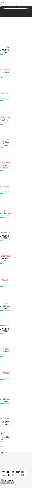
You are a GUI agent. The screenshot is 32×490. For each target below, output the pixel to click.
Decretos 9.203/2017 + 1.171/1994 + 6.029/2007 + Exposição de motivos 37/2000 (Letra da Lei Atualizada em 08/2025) (5, 117)
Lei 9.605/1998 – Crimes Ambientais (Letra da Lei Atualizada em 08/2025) (5, 418)
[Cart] (1, 14)
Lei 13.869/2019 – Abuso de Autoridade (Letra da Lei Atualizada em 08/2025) (5, 349)
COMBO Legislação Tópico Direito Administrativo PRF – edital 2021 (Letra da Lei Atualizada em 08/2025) (5, 256)
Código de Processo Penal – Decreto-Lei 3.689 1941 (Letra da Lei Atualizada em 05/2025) (5, 233)
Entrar (16, 5)
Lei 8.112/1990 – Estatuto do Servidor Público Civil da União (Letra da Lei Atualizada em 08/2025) (5, 163)
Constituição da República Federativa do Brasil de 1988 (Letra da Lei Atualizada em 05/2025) (5, 279)
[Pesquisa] (27, 8)
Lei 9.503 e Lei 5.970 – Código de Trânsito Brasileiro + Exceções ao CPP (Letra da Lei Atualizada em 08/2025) (5, 372)
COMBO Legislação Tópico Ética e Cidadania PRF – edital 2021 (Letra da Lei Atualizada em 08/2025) (5, 47)
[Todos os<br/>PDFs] (16, 11)
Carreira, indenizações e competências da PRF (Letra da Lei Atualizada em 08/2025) (5, 186)
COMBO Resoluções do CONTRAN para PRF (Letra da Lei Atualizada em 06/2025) (5, 326)
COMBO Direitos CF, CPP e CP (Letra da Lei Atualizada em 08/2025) (5, 395)
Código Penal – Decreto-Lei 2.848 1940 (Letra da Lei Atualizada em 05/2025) (5, 210)
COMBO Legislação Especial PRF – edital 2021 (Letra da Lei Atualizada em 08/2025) (5, 303)
